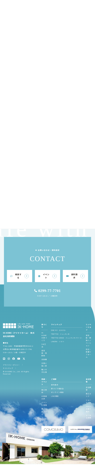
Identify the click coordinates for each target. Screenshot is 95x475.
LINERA (58, 341)
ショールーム (88, 401)
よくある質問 (88, 416)
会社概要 (88, 388)
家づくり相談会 (57, 388)
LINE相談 (55, 396)
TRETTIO (60, 334)
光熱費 (44, 359)
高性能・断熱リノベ (88, 340)
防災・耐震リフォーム (88, 353)
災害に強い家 (44, 364)
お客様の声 (44, 397)
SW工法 (43, 345)
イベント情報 (44, 403)
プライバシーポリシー (11, 365)
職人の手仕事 (44, 370)
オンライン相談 (57, 392)
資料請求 (54, 385)
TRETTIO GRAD (66, 338)
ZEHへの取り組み (88, 409)
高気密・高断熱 (44, 353)
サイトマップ (8, 368)
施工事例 (44, 391)
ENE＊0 (58, 330)
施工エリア (88, 394)
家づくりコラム (44, 411)
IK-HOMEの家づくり (44, 337)
